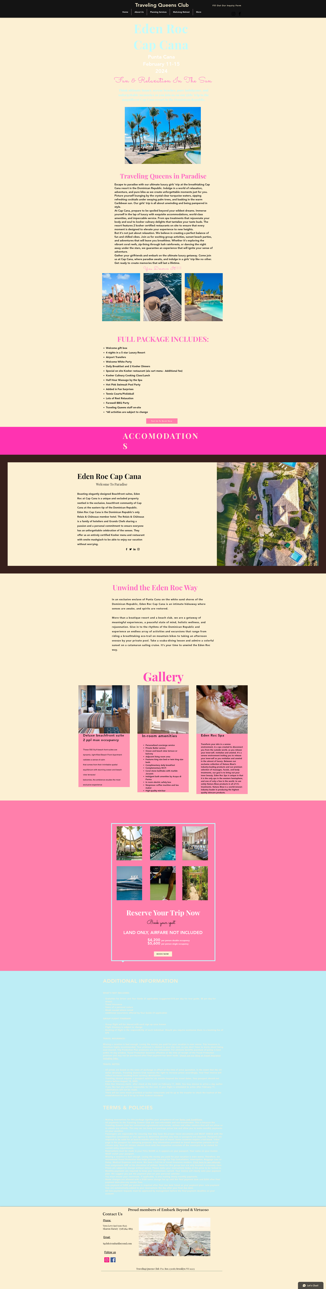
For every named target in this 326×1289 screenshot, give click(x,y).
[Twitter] (130, 549)
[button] (163, 954)
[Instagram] (233, 13)
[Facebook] (239, 13)
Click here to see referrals (206, 1162)
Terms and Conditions (191, 1119)
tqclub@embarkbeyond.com (117, 1243)
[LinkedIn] (134, 549)
